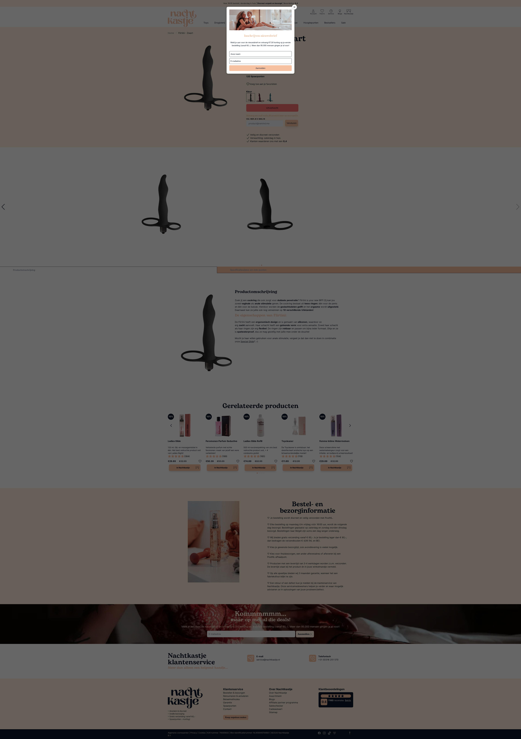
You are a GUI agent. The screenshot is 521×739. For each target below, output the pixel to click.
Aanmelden (260, 68)
